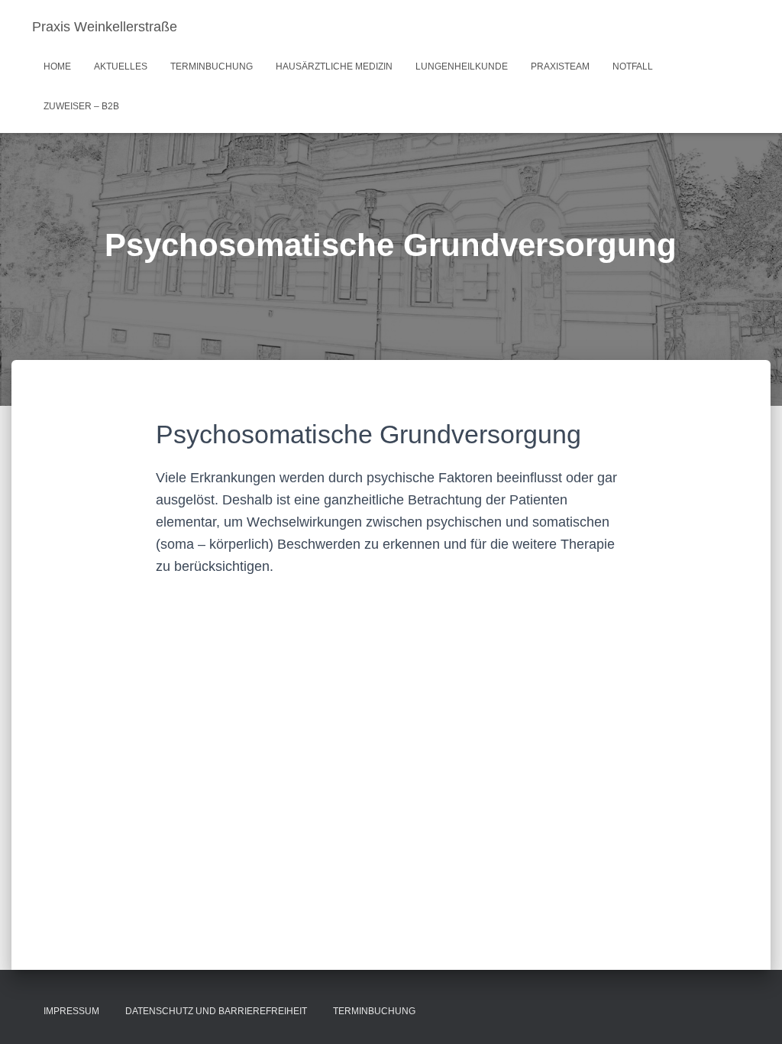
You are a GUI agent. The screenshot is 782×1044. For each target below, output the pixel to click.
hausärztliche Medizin (334, 66)
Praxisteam (560, 66)
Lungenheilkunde (461, 66)
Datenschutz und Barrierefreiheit (216, 1011)
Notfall (632, 66)
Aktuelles (120, 66)
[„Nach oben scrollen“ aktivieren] (751, 1013)
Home (57, 66)
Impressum (71, 1011)
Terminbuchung (211, 66)
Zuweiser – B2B (81, 106)
